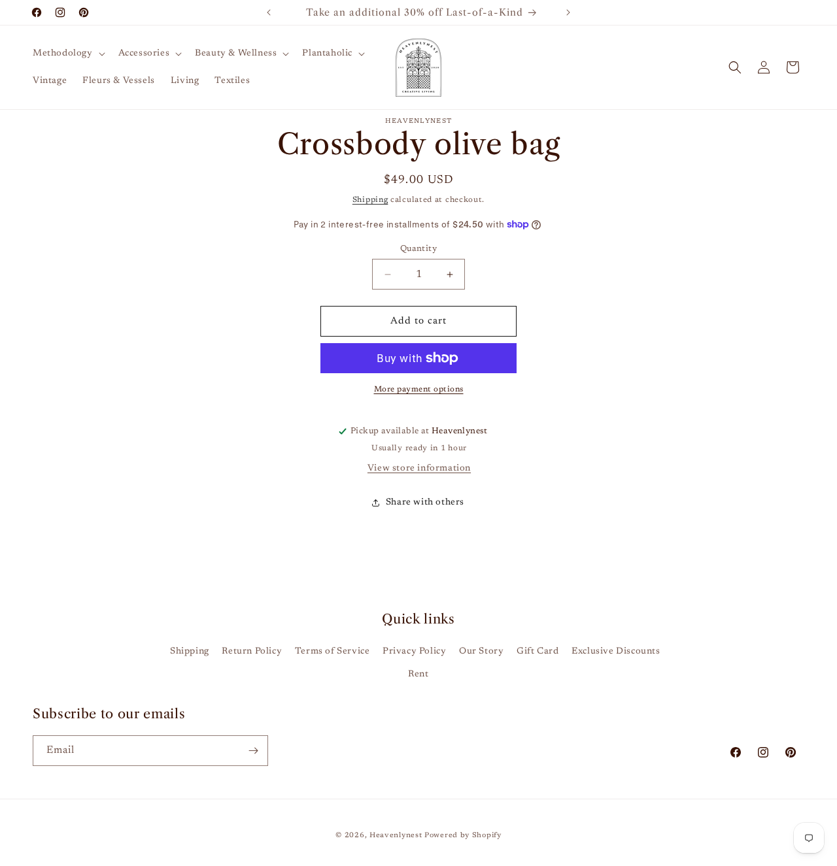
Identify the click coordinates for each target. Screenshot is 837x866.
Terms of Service (332, 651)
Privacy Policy (414, 651)
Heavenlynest (395, 835)
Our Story (481, 651)
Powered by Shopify (463, 835)
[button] (68, 53)
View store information (419, 468)
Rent (418, 674)
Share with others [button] (425, 502)
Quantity (418, 248)
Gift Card (537, 651)
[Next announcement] (568, 12)
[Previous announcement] (268, 12)
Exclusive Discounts (616, 651)
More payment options (419, 389)
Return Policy (252, 651)
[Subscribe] (253, 750)
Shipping (370, 200)
